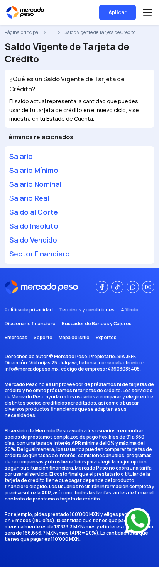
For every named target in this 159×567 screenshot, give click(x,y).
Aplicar (117, 12)
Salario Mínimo (33, 170)
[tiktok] (117, 287)
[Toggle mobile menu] (147, 12)
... (52, 32)
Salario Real (29, 198)
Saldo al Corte (33, 212)
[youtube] (148, 287)
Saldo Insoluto (33, 226)
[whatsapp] (133, 287)
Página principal (22, 32)
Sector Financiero (39, 253)
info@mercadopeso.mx (32, 368)
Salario (21, 156)
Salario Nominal (35, 184)
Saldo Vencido (33, 239)
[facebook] (102, 287)
